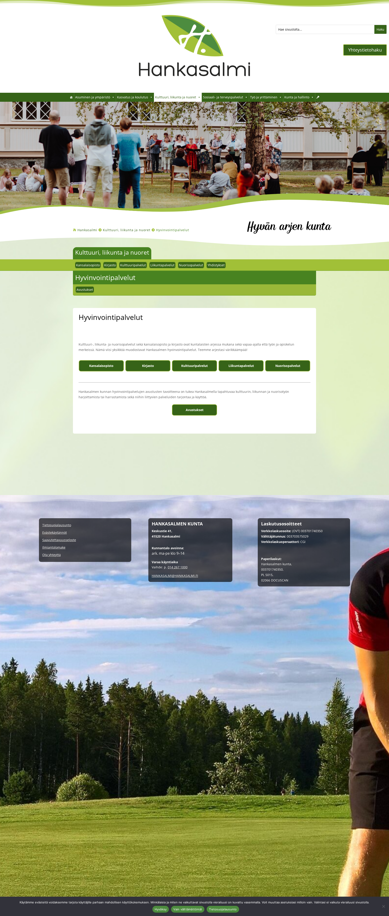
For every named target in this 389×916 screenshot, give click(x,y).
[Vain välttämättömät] (383, 906)
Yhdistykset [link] (216, 265)
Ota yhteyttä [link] (51, 555)
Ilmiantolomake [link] (54, 548)
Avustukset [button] (195, 410)
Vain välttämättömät (187, 909)
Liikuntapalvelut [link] (162, 265)
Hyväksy (161, 909)
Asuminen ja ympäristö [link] (92, 97)
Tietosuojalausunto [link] (56, 525)
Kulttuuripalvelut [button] (194, 366)
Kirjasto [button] (148, 366)
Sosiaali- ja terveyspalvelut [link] (223, 97)
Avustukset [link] (85, 289)
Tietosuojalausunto (223, 909)
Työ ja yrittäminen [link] (263, 97)
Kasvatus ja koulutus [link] (132, 97)
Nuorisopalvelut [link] (191, 265)
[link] (194, 86)
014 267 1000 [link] (178, 567)
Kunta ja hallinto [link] (296, 97)
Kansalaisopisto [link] (88, 265)
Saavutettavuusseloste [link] (59, 540)
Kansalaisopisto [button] (101, 366)
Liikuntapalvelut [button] (241, 366)
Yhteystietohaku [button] (365, 50)
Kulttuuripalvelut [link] (133, 265)
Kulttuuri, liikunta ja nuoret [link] (175, 97)
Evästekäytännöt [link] (54, 533)
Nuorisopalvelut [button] (287, 366)
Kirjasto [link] (110, 265)
